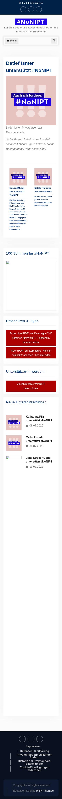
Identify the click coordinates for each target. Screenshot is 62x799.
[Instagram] (31, 9)
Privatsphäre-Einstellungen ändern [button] (34, 756)
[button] (31, 285)
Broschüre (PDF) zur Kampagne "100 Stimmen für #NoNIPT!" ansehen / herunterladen (31, 338)
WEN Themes (45, 790)
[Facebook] (23, 9)
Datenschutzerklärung (34, 751)
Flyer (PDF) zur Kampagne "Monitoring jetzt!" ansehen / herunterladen (31, 353)
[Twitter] (39, 9)
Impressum (33, 746)
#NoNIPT (31, 22)
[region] (31, 285)
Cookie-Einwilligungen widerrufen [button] (34, 769)
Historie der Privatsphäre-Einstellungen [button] (34, 762)
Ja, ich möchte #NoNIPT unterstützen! (31, 386)
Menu (13, 40)
